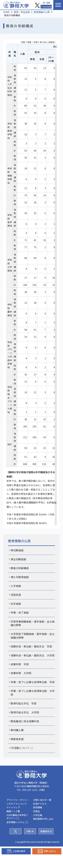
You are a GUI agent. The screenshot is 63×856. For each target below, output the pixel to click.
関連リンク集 (13, 811)
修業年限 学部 (20, 664)
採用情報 (37, 807)
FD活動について (20, 748)
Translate (46, 6)
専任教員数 (17, 550)
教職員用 (44, 831)
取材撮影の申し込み (43, 818)
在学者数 (16, 604)
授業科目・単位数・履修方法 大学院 (33, 655)
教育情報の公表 (42, 12)
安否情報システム (15, 822)
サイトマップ (13, 807)
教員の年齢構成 (20, 568)
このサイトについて (16, 803)
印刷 (28, 831)
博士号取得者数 (20, 577)
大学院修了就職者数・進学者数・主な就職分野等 (33, 635)
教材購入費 (17, 730)
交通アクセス (40, 803)
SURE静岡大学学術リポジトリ (17, 816)
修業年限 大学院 (21, 673)
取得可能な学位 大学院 (25, 712)
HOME (6, 12)
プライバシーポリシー (17, 799)
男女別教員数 (18, 559)
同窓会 (36, 811)
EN (48, 2)
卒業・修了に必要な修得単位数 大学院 (33, 692)
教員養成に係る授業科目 (25, 721)
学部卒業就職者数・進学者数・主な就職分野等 (33, 623)
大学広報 (37, 815)
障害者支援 (17, 739)
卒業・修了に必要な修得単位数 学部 (33, 682)
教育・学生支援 (22, 12)
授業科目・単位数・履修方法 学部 (31, 646)
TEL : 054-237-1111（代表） (31, 789)
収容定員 (16, 595)
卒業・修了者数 (20, 612)
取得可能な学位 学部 (24, 703)
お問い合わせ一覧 (42, 799)
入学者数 (16, 586)
